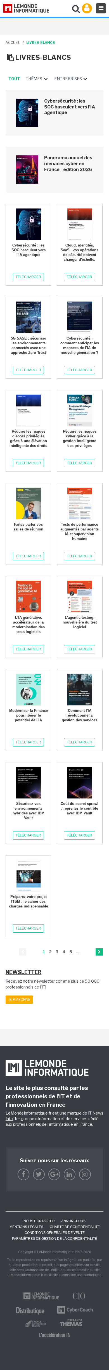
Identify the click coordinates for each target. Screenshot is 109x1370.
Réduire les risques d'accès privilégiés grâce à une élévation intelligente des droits (28, 438)
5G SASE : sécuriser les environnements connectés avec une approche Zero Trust (28, 345)
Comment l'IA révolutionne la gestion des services (79, 715)
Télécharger (28, 277)
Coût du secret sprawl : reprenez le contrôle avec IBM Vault (79, 808)
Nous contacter (39, 1221)
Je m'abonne (19, 999)
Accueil (13, 43)
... (77, 951)
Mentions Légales (26, 1227)
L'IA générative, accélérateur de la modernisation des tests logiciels (28, 624)
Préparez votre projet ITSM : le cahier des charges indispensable (28, 901)
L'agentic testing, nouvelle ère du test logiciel (80, 622)
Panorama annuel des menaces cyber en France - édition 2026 (68, 163)
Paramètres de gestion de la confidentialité (54, 1239)
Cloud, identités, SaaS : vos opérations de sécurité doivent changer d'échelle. (79, 252)
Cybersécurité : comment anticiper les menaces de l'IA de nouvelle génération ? (79, 345)
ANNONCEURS (73, 1221)
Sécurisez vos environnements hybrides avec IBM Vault (28, 811)
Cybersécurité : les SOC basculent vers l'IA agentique (69, 106)
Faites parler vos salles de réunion (28, 526)
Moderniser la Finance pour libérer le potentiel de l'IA (28, 715)
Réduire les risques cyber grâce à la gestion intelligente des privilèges (79, 438)
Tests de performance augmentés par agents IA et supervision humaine (79, 531)
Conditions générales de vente (55, 1233)
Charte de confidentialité (75, 1227)
